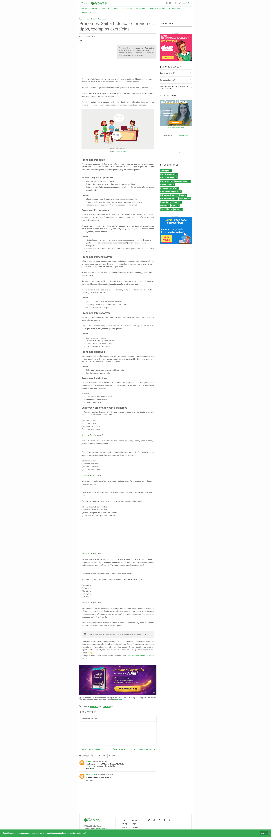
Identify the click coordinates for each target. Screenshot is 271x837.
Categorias (174, 8)
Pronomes (102, 19)
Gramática (141, 8)
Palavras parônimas (167, 198)
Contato (134, 820)
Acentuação (164, 171)
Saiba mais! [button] (81, 833)
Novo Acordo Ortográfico (169, 191)
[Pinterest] (170, 3)
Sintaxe (173, 205)
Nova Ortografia (166, 184)
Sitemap (124, 824)
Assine (124, 827)
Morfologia (91, 19)
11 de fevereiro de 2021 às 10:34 (104, 774)
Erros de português (180, 181)
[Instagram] (176, 3)
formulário (118, 700)
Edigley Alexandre (100, 828)
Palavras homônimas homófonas (172, 195)
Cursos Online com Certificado (176, 127)
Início (85, 8)
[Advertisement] (97, 59)
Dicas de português (167, 174)
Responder (89, 768)
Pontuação (164, 202)
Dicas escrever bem (167, 178)
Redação (163, 205)
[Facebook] (173, 3)
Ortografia (128, 8)
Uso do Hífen (164, 209)
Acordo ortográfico (158, 8)
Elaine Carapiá (91, 774)
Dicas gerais (164, 181)
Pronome (176, 202)
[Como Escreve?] (99, 3)
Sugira (134, 824)
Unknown (89, 761)
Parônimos (183, 198)
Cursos (115, 8)
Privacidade (134, 827)
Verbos (176, 209)
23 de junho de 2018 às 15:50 (100, 761)
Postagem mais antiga (144, 749)
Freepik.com (121, 151)
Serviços (86, 13)
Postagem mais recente (91, 749)
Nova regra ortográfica (168, 188)
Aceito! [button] (264, 833)
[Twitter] (180, 3)
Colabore (104, 8)
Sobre (93, 8)
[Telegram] (166, 3)
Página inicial (118, 749)
